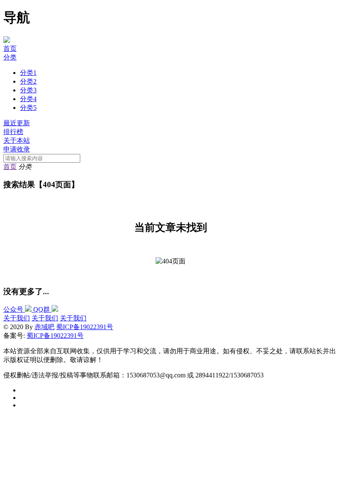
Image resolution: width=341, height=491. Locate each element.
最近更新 (16, 122)
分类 (10, 57)
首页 (10, 48)
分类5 (28, 107)
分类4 (28, 98)
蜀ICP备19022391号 (84, 326)
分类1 (28, 72)
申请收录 (16, 149)
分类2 (28, 81)
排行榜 (13, 131)
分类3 (28, 90)
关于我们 (16, 318)
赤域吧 (44, 326)
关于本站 (16, 140)
